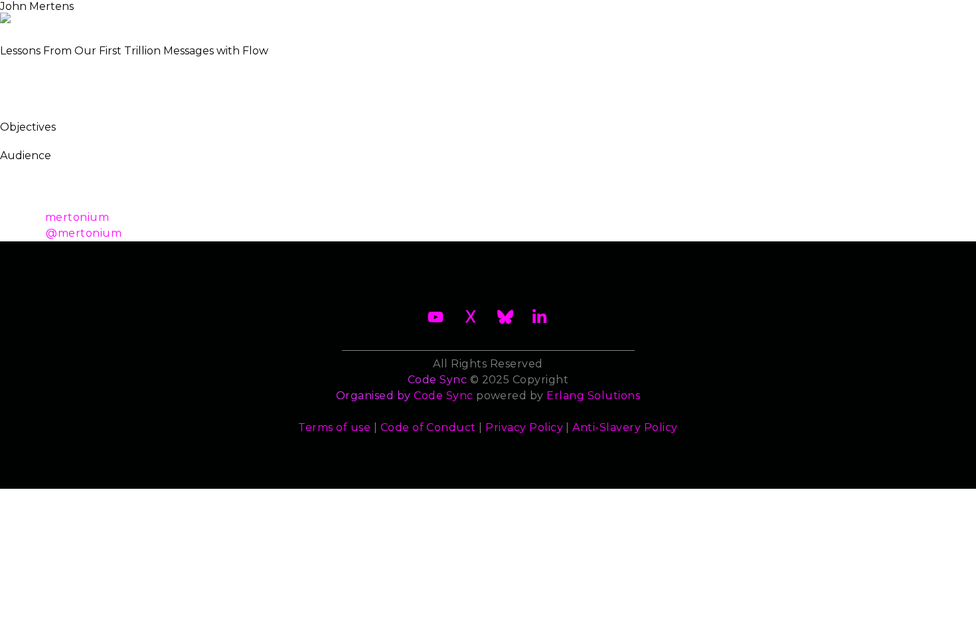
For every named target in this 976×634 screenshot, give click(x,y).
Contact (764, 15)
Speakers (551, 15)
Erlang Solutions (593, 395)
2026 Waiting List (247, 15)
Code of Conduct (428, 427)
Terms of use (334, 427)
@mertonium (84, 233)
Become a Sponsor (373, 15)
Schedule (476, 15)
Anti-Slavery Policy (624, 427)
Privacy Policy (524, 427)
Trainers (622, 15)
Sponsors (693, 15)
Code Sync (443, 395)
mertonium (77, 217)
